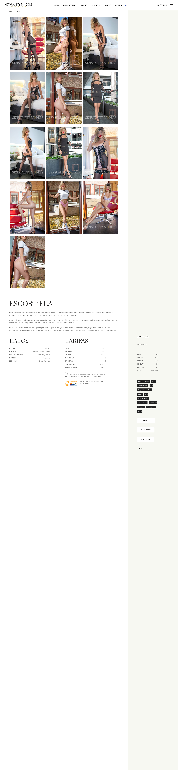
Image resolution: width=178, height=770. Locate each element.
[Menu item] (126, 5)
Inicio (10, 11)
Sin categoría (18, 11)
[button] (88, 5)
